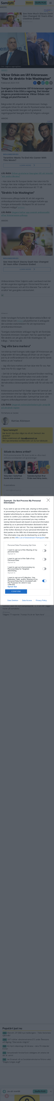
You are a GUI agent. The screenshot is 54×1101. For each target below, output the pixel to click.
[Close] (49, 501)
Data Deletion (12, 600)
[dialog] (27, 550)
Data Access (27, 600)
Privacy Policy (41, 600)
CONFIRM (16, 591)
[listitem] (27, 545)
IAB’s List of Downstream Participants (30, 538)
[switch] (44, 550)
